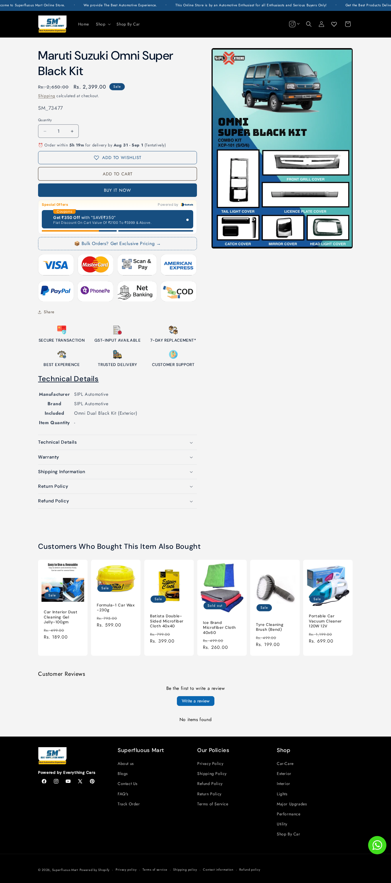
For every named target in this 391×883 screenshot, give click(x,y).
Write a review (196, 701)
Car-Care (285, 763)
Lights (282, 794)
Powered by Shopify (95, 870)
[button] (102, 24)
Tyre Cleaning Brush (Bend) (269, 627)
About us (126, 763)
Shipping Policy (212, 773)
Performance (289, 814)
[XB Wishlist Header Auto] (334, 24)
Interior (283, 783)
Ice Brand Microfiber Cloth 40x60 (219, 627)
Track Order (129, 804)
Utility (282, 824)
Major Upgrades (292, 804)
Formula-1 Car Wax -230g (116, 608)
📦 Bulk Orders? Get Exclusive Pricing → (117, 243)
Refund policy (249, 869)
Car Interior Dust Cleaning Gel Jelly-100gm (61, 617)
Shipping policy (185, 869)
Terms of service (155, 869)
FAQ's (123, 794)
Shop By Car (288, 834)
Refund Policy (210, 783)
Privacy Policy (210, 763)
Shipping (46, 96)
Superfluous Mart (65, 870)
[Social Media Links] (294, 24)
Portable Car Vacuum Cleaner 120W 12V (325, 621)
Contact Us (128, 783)
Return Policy (209, 794)
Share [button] (49, 312)
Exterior (284, 773)
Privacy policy (126, 869)
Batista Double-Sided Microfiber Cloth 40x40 (166, 621)
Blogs (123, 773)
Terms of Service (212, 804)
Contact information (218, 869)
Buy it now (117, 190)
